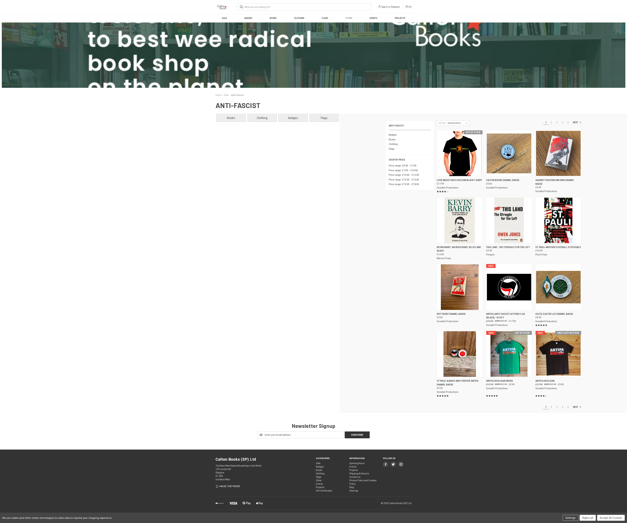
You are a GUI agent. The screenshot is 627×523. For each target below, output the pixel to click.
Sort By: (442, 123)
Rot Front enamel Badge (451, 313)
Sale (224, 18)
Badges (248, 18)
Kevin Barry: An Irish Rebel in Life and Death (459, 249)
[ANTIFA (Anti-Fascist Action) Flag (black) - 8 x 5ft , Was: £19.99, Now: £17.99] (509, 287)
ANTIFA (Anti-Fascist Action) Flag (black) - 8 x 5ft (505, 315)
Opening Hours (357, 463)
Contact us (355, 477)
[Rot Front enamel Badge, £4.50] (459, 287)
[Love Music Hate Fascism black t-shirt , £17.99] (459, 153)
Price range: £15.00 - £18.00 (404, 184)
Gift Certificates (324, 490)
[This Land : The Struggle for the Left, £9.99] (509, 220)
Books (273, 18)
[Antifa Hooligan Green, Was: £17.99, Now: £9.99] (509, 354)
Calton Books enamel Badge (502, 180)
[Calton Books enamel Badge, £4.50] (509, 153)
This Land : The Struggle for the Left (508, 247)
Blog (351, 487)
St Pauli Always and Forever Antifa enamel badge (457, 382)
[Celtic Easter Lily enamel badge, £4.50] (558, 287)
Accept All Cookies (611, 518)
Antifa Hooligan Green (499, 380)
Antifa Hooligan (545, 380)
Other (349, 18)
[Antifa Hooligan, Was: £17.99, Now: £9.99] (558, 354)
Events (373, 18)
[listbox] (458, 123)
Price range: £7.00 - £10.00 (403, 170)
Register (395, 7)
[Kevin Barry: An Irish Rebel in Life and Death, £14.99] (459, 220)
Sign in (384, 7)
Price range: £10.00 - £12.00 (404, 174)
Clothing (299, 18)
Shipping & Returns (359, 473)
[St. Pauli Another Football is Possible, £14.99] (558, 220)
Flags (325, 18)
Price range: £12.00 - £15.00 (404, 179)
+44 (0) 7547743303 (229, 486)
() (409, 7)
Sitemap (353, 490)
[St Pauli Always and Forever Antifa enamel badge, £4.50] (459, 354)
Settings (570, 518)
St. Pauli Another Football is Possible (558, 247)
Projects (400, 18)
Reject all (587, 518)
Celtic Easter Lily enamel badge (554, 313)
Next (576, 122)
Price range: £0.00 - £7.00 (402, 165)
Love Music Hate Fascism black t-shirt (459, 180)
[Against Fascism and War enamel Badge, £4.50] (558, 153)
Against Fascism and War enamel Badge (554, 182)
